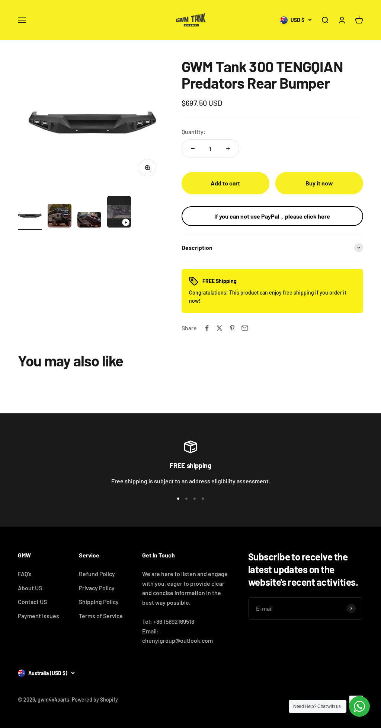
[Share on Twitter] (219, 328)
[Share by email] (244, 328)
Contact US (32, 601)
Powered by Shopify (95, 699)
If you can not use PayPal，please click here (272, 216)
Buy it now (319, 183)
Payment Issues (38, 615)
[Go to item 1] (30, 217)
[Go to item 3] (89, 221)
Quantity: (194, 131)
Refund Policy (97, 573)
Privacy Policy (97, 587)
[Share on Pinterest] (232, 328)
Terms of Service (101, 615)
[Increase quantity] (228, 149)
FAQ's (25, 573)
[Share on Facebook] (207, 328)
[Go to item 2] (59, 217)
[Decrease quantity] (193, 149)
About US (30, 587)
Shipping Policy (99, 601)
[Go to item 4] (119, 213)
